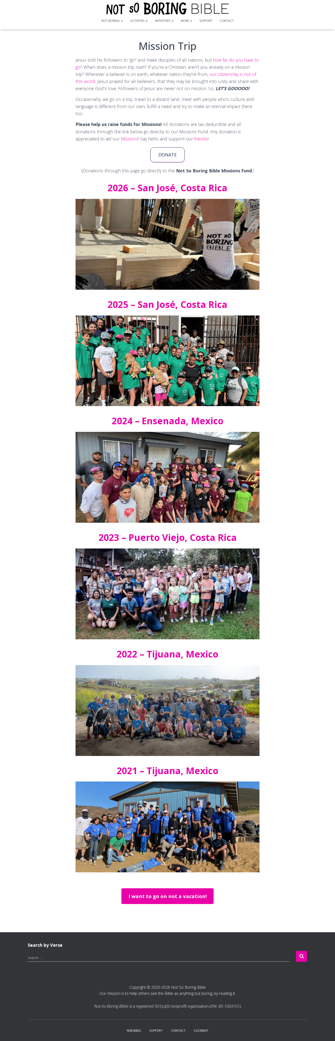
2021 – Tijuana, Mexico (167, 770)
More (185, 21)
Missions (129, 139)
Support (205, 21)
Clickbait (201, 1030)
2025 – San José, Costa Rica (167, 304)
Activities (137, 21)
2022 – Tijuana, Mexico (167, 654)
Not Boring (110, 21)
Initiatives (163, 21)
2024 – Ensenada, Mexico (167, 420)
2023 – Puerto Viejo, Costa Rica (168, 537)
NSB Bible (134, 1030)
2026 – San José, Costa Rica (167, 187)
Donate (167, 155)
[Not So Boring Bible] (167, 8)
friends (201, 139)
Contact (227, 21)
